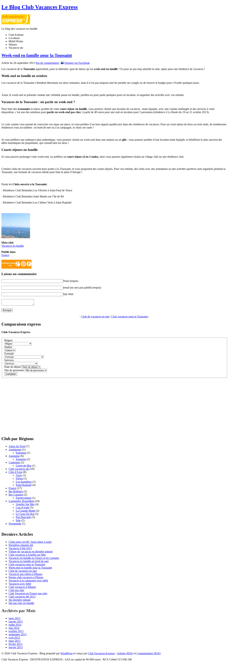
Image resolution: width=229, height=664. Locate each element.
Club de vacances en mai (95, 316)
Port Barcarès (23, 517)
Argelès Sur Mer (25, 504)
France (5, 255)
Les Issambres (24, 481)
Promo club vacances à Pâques (26, 577)
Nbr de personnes (14, 370)
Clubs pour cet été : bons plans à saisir (30, 541)
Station (8, 346)
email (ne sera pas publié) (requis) (82, 287)
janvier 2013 (16, 647)
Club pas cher (16, 590)
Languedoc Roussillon (21, 501)
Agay (19, 475)
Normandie (15, 523)
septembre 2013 (17, 634)
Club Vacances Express (39, 7)
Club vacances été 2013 (22, 596)
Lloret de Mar (23, 465)
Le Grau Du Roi (25, 513)
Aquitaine (14, 455)
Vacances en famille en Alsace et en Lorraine (34, 557)
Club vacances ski (19, 468)
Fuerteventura (23, 497)
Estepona (21, 452)
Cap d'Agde (22, 507)
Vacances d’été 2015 (20, 548)
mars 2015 (14, 618)
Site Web (68, 294)
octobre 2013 (16, 631)
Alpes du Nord (17, 446)
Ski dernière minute (20, 599)
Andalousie (15, 449)
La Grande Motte (25, 510)
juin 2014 (14, 627)
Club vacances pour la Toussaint (129, 316)
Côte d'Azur (15, 472)
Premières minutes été (21, 545)
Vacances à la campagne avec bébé (28, 580)
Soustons (21, 459)
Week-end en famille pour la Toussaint (36, 55)
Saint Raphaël (23, 484)
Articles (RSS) (125, 653)
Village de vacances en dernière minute (31, 551)
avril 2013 (14, 637)
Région (8, 340)
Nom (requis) (70, 280)
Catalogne (14, 462)
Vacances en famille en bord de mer (29, 561)
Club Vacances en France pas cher (28, 593)
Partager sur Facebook (77, 62)
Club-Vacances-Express (15, 332)
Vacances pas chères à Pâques (25, 574)
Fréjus (19, 478)
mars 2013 (14, 640)
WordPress (66, 653)
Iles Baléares (16, 491)
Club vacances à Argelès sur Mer (27, 554)
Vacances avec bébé (20, 583)
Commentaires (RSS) (149, 653)
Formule (9, 353)
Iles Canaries (16, 494)
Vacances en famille (12, 245)
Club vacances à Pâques (22, 586)
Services (9, 360)
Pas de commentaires (47, 62)
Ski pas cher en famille (21, 603)
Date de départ (12, 366)
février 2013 (15, 644)
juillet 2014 (15, 624)
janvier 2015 (16, 621)
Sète (18, 520)
